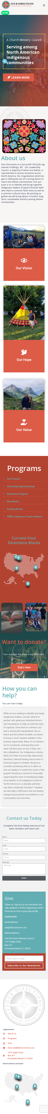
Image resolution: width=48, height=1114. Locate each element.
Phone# (5, 854)
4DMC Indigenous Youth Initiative (24, 516)
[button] (24, 479)
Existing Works (15, 509)
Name (4, 837)
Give (5, 12)
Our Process (13, 478)
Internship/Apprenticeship (21, 486)
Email (4, 845)
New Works (13, 501)
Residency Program (17, 494)
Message (5, 862)
